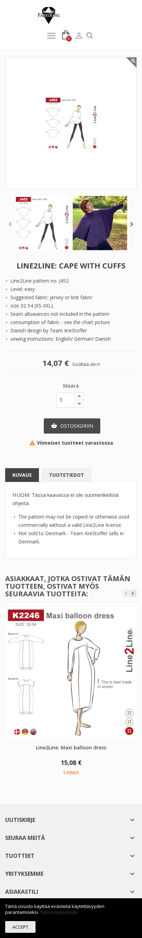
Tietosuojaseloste (59, 912)
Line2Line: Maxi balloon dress (71, 747)
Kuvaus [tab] (22, 475)
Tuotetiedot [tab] (66, 475)
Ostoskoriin (72, 426)
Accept (20, 927)
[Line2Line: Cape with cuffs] (42, 223)
